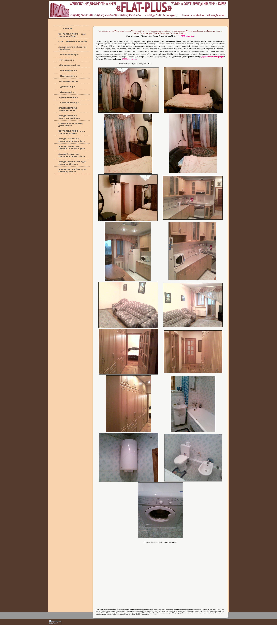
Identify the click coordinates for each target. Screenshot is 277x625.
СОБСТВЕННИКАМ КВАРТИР (72, 41)
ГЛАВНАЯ (65, 28)
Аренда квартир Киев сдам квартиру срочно (72, 170)
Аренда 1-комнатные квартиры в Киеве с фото (71, 139)
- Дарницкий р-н (66, 86)
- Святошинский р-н (68, 102)
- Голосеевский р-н (68, 54)
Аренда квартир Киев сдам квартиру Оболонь (72, 162)
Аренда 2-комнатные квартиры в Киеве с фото (71, 147)
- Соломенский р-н (68, 81)
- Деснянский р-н (67, 92)
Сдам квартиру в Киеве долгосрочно (70, 124)
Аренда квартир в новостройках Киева (69, 116)
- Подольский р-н (67, 76)
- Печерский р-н (66, 60)
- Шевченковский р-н (69, 65)
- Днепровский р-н (68, 97)
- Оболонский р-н (67, 70)
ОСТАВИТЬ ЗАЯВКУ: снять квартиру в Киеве (72, 132)
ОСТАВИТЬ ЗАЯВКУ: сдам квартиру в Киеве (72, 35)
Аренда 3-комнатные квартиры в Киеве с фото (71, 155)
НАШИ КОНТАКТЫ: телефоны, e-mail (68, 109)
